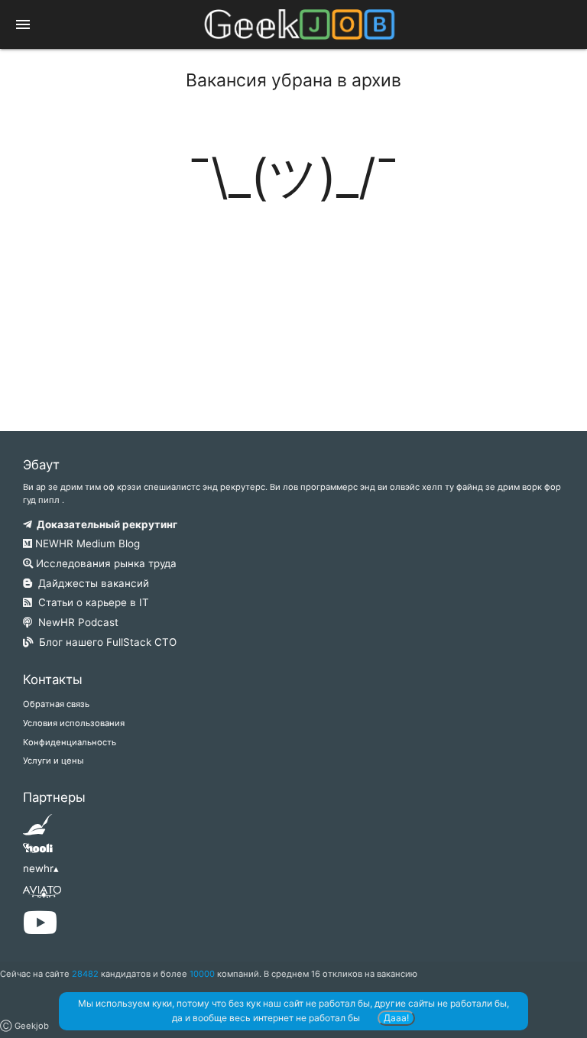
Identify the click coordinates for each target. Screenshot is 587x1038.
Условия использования (74, 723)
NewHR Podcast (75, 622)
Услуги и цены (53, 760)
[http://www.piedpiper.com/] (38, 829)
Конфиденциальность (69, 742)
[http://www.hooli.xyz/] (38, 853)
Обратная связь (56, 704)
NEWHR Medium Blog (86, 543)
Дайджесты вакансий (90, 583)
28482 (85, 973)
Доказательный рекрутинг (104, 524)
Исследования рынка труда (105, 563)
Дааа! (396, 1017)
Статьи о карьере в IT (90, 602)
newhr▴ (41, 868)
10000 (202, 973)
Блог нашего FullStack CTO (105, 642)
